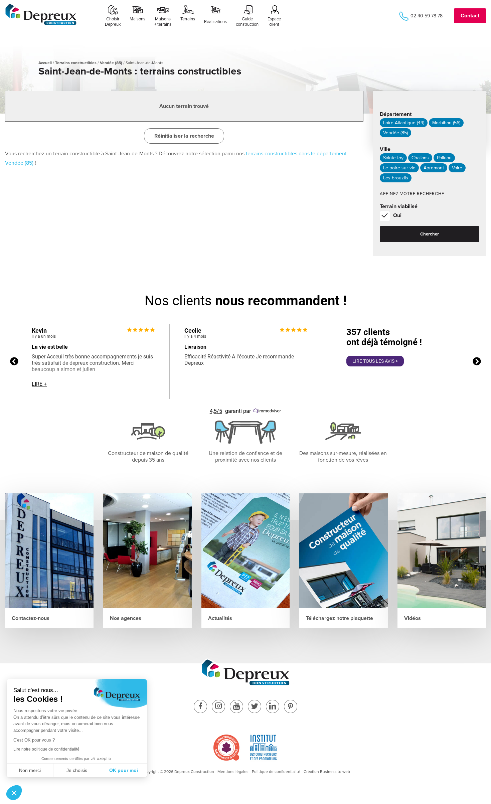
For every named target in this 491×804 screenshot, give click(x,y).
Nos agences (125, 618)
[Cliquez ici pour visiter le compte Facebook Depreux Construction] (200, 707)
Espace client (274, 21)
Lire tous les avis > (375, 361)
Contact (470, 15)
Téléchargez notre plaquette (339, 618)
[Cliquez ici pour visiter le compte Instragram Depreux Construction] (218, 707)
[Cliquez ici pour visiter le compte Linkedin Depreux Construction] (273, 707)
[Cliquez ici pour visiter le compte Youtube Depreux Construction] (236, 707)
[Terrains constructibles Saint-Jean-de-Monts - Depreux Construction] (41, 23)
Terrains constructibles (76, 62)
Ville (385, 149)
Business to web (335, 771)
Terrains (187, 19)
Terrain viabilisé (399, 206)
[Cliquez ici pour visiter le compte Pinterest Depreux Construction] (291, 707)
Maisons (137, 19)
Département (396, 114)
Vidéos (412, 618)
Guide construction (247, 21)
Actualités (220, 618)
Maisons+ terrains (162, 21)
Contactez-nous (30, 618)
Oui (397, 215)
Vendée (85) (111, 62)
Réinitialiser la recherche (184, 136)
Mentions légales (233, 771)
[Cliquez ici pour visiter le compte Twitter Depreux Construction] (255, 707)
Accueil (45, 62)
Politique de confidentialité (276, 771)
